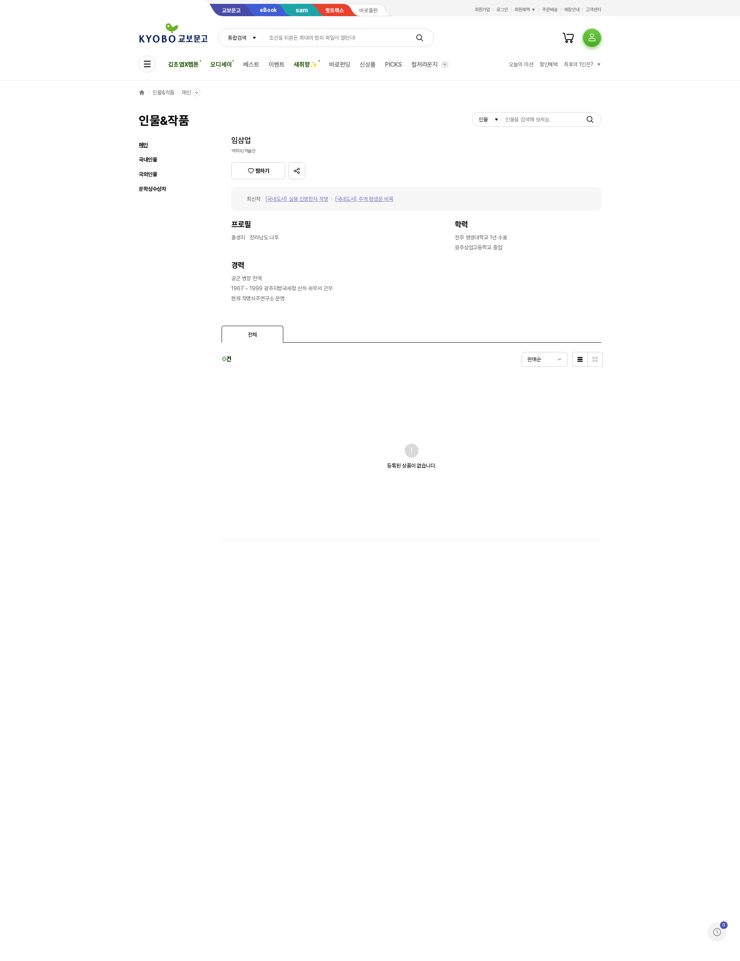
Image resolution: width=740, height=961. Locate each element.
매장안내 (572, 9)
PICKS (393, 64)
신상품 (368, 64)
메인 (186, 92)
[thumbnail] (595, 359)
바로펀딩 (339, 64)
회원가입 (482, 9)
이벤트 (277, 64)
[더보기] (445, 64)
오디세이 (221, 64)
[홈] (142, 92)
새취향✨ (305, 64)
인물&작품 (163, 92)
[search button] (419, 37)
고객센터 (593, 9)
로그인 (502, 9)
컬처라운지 (424, 64)
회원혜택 (522, 9)
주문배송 (550, 9)
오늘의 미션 (521, 64)
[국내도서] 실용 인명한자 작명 (296, 199)
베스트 (251, 64)
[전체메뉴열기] (147, 64)
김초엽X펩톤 (183, 64)
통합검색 (237, 38)
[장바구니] (568, 38)
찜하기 (262, 171)
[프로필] (592, 38)
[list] (579, 359)
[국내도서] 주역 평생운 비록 (364, 199)
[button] (296, 170)
